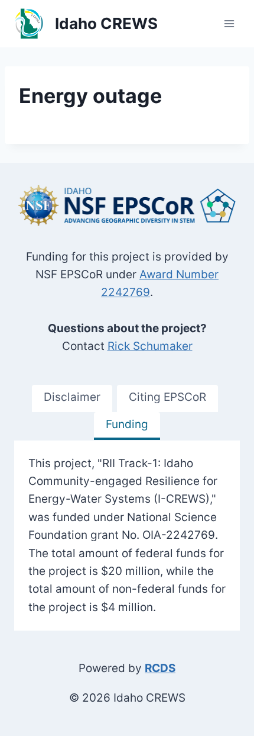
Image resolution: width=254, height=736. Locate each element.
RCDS (160, 668)
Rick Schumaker (150, 346)
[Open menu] (229, 23)
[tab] (72, 399)
